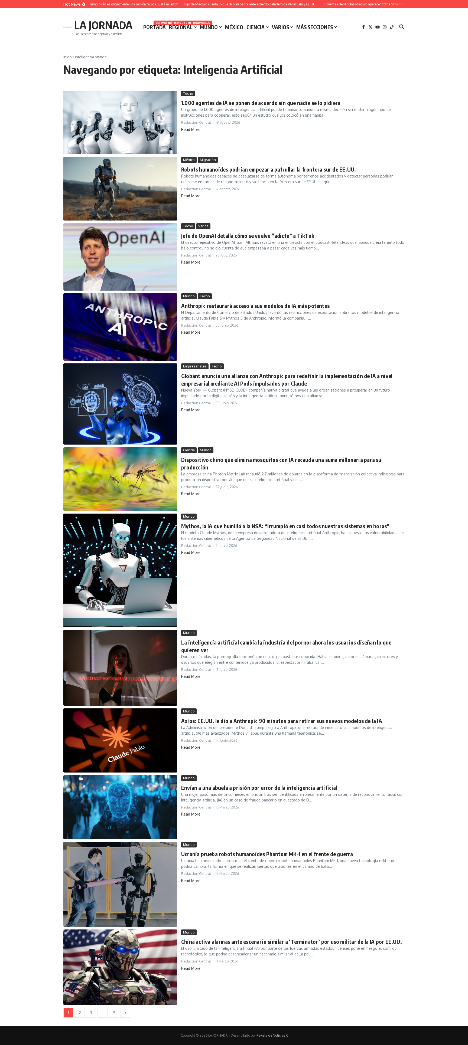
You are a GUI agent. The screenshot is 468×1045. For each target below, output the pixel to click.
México (189, 159)
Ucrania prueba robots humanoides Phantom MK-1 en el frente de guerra (267, 853)
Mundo (189, 296)
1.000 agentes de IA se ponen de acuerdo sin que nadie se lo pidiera (260, 102)
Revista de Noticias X (272, 1035)
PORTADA (154, 27)
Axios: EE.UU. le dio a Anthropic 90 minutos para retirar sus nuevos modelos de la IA (281, 720)
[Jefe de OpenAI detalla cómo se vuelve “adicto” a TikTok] (120, 257)
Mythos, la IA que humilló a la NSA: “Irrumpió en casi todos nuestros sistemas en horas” (285, 525)
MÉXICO (234, 27)
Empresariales (195, 366)
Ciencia (189, 450)
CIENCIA (255, 27)
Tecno (188, 93)
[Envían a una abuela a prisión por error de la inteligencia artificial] (120, 807)
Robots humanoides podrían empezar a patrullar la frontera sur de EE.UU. (268, 169)
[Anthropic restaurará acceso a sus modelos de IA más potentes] (120, 327)
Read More (190, 129)
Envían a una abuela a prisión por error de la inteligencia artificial (259, 787)
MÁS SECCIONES (314, 27)
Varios (203, 226)
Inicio (67, 57)
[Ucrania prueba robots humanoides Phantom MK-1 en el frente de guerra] (120, 884)
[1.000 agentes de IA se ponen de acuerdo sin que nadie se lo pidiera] (120, 122)
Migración (208, 159)
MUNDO (209, 27)
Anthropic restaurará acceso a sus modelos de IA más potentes (255, 305)
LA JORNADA (103, 25)
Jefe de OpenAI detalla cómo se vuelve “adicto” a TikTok (247, 235)
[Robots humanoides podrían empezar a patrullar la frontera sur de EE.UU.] (120, 189)
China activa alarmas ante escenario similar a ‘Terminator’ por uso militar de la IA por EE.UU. (291, 941)
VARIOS (280, 27)
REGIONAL (183, 26)
